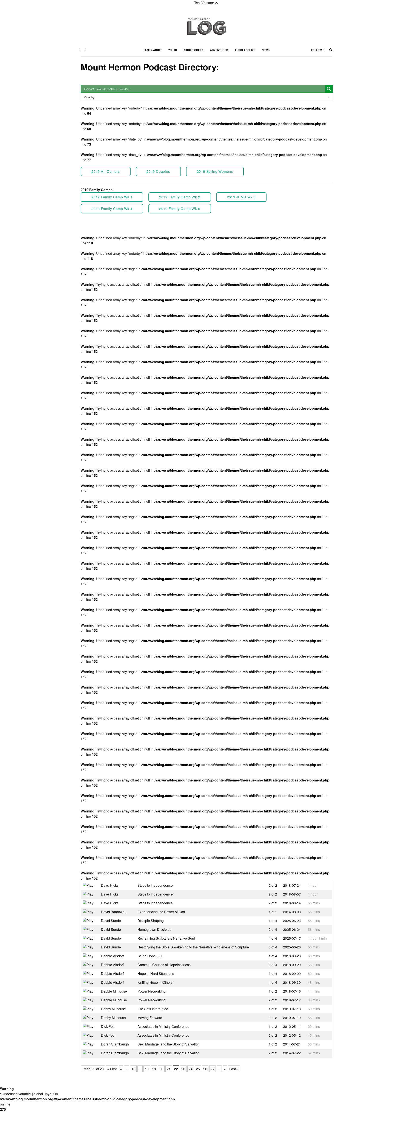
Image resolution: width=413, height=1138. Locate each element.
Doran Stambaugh (115, 1044)
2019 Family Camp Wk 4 (112, 208)
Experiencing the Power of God (161, 911)
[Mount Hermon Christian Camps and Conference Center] (206, 26)
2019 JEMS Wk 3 (241, 197)
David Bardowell (113, 911)
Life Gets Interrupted (152, 1008)
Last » (234, 1068)
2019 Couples (158, 171)
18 (147, 1068)
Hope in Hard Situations (155, 973)
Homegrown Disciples (154, 929)
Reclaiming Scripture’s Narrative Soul (166, 938)
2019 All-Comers (105, 171)
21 (169, 1068)
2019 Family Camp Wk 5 (179, 208)
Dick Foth (108, 1026)
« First (112, 1068)
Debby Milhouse (113, 1008)
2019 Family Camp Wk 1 (112, 197)
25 (198, 1068)
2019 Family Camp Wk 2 (179, 197)
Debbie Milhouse (114, 991)
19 (154, 1068)
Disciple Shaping (150, 920)
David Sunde (111, 920)
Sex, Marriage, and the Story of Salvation (168, 1044)
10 (133, 1068)
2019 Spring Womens (215, 171)
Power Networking (151, 991)
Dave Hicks (110, 885)
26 (205, 1068)
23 (183, 1068)
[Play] (88, 884)
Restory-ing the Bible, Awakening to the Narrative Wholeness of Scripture (193, 947)
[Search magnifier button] (329, 89)
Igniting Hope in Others (155, 982)
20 (161, 1068)
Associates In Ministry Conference (163, 1026)
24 (191, 1068)
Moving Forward (149, 1017)
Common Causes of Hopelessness (164, 964)
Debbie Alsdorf (112, 955)
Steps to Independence (155, 885)
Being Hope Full (149, 955)
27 (212, 1068)
